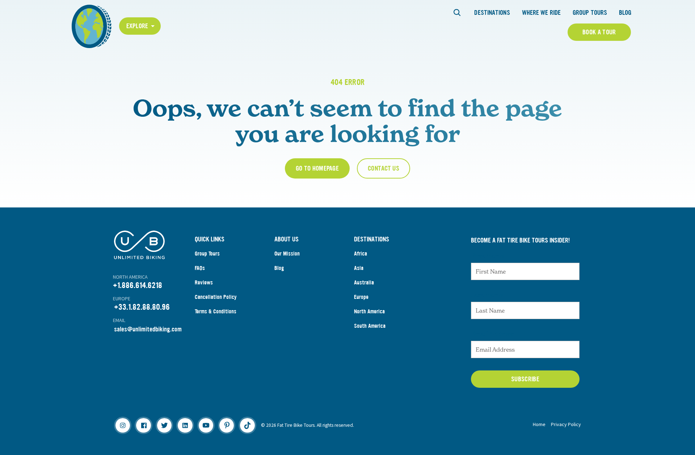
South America (370, 326)
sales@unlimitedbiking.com (148, 329)
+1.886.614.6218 (137, 285)
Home (539, 424)
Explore (137, 26)
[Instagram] (122, 425)
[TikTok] (247, 425)
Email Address (492, 333)
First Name (487, 255)
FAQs (200, 268)
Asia (358, 268)
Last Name (487, 294)
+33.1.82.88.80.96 (142, 307)
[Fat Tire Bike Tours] (91, 25)
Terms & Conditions (215, 311)
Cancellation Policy (216, 297)
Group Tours (590, 12)
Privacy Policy (566, 424)
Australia (364, 282)
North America (369, 311)
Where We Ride (541, 12)
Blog (625, 12)
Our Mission (287, 253)
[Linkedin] (185, 425)
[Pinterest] (226, 425)
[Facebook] (143, 425)
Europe (361, 297)
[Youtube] (206, 425)
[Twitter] (164, 425)
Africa (360, 253)
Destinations (492, 12)
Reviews (204, 282)
